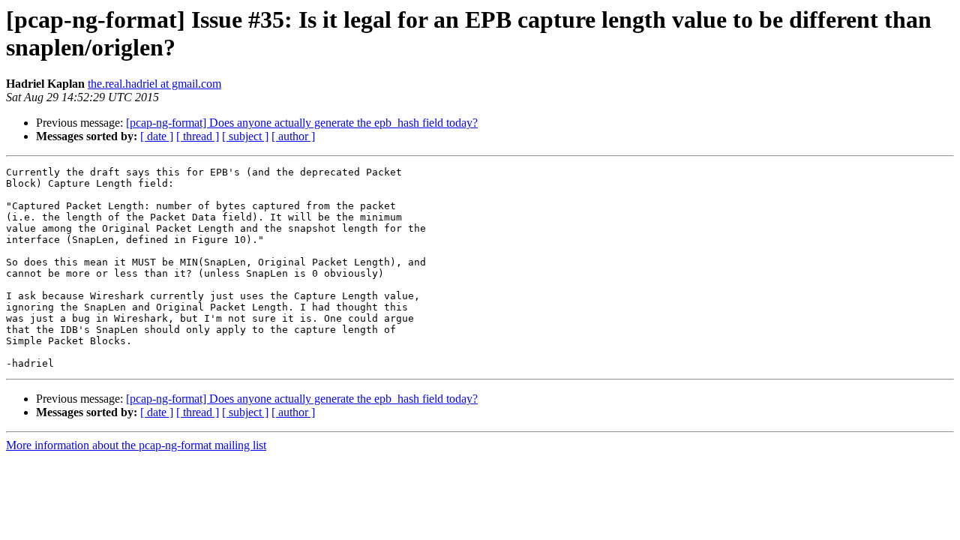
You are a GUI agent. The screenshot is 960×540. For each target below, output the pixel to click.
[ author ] (293, 136)
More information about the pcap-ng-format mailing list (136, 445)
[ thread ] (197, 136)
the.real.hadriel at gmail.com (154, 83)
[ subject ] (245, 136)
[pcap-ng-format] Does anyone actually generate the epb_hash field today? (302, 122)
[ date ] (156, 136)
